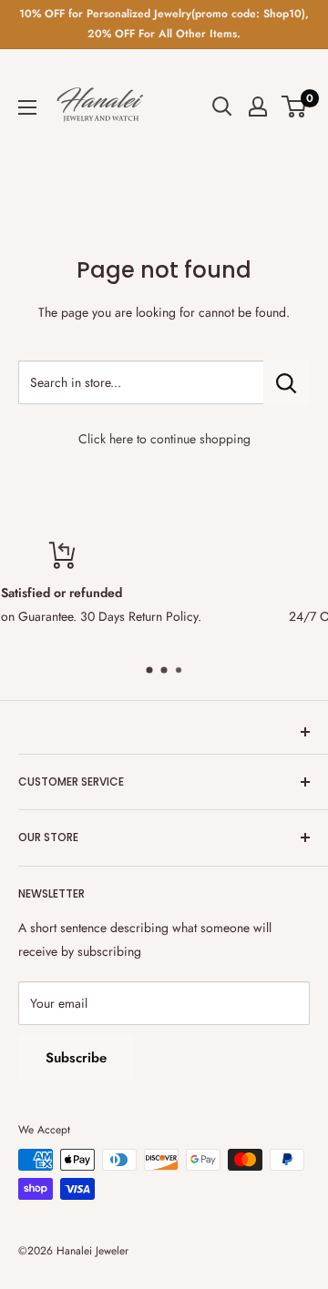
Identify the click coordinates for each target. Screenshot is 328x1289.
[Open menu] (27, 107)
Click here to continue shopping (164, 439)
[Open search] (222, 106)
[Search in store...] (286, 382)
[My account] (258, 106)
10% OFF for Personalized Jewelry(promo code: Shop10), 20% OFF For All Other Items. (164, 23)
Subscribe (76, 1058)
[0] (294, 106)
